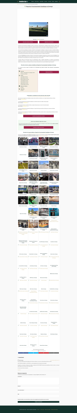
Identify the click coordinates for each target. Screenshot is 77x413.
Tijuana (53, 1)
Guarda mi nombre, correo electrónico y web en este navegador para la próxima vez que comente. (33, 399)
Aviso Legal (42, 409)
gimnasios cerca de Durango (42, 135)
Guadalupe (56, 1)
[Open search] (59, 1)
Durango (23, 4)
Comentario (20, 376)
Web (18, 394)
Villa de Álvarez (37, 1)
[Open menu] (17, 1)
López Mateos (42, 1)
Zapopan (32, 1)
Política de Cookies (47, 409)
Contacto (38, 409)
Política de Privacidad (54, 409)
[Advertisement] (38, 16)
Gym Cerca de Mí (19, 4)
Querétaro (45, 1)
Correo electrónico (21, 390)
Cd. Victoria (49, 1)
